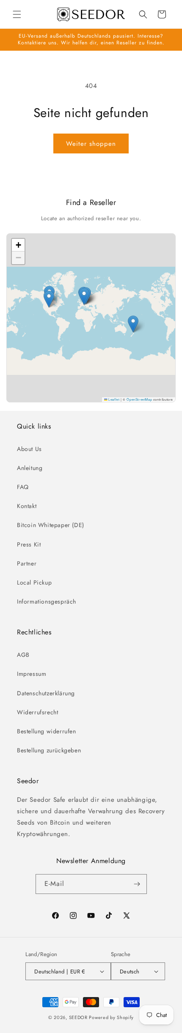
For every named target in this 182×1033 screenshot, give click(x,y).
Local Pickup (34, 582)
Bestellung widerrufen (46, 731)
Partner (26, 563)
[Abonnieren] (137, 884)
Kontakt (26, 506)
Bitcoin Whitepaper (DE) (50, 525)
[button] (17, 14)
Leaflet (113, 399)
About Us (29, 449)
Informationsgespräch (46, 601)
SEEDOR (78, 1017)
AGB (23, 654)
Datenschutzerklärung (46, 693)
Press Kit (29, 544)
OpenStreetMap (139, 399)
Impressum (31, 674)
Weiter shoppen (91, 143)
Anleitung (29, 468)
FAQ (23, 487)
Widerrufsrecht (37, 712)
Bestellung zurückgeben (49, 750)
